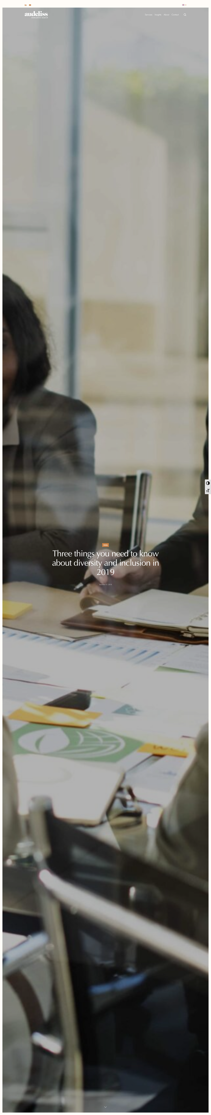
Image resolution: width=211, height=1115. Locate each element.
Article (105, 545)
